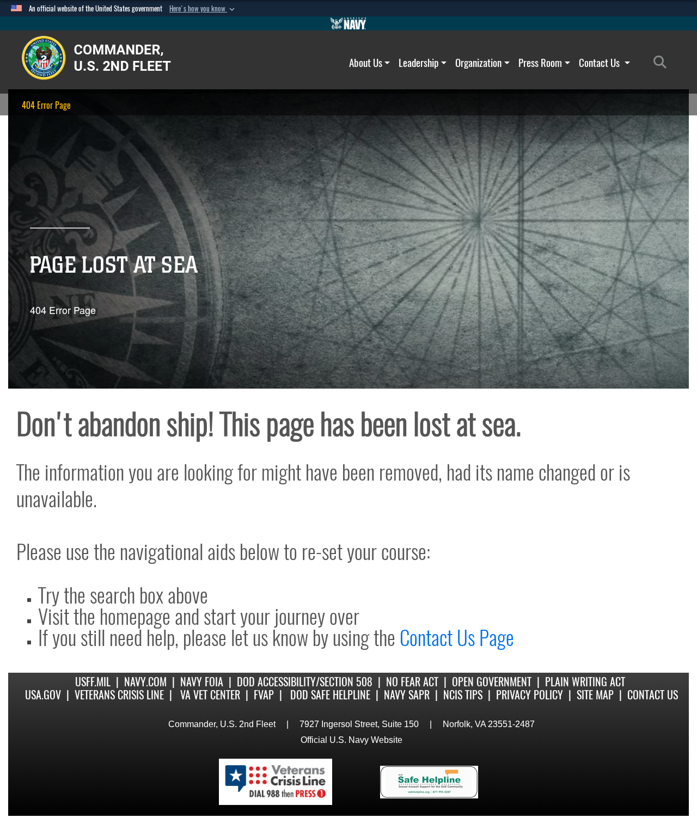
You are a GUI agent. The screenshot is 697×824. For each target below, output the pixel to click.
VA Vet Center (210, 694)
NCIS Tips (462, 694)
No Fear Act (412, 681)
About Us (365, 63)
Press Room (540, 63)
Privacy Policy (529, 694)
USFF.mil (93, 681)
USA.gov (43, 694)
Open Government (491, 681)
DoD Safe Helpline (330, 694)
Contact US (652, 694)
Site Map (595, 694)
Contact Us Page (457, 637)
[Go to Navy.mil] (348, 23)
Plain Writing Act (585, 681)
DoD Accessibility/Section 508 (304, 681)
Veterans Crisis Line (119, 694)
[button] (203, 8)
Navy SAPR (407, 694)
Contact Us (600, 63)
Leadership (418, 63)
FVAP (264, 694)
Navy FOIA (201, 681)
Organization (478, 63)
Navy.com (145, 681)
